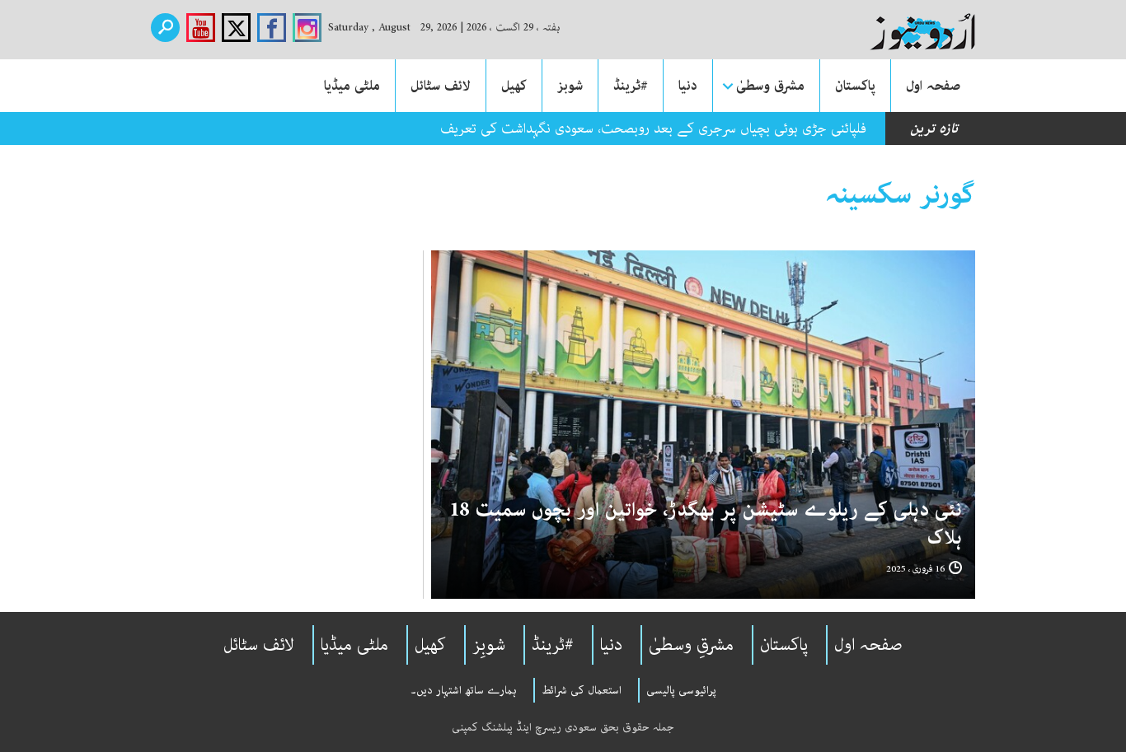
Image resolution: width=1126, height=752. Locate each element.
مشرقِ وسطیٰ (691, 645)
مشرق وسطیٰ (770, 85)
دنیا (687, 85)
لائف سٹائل (441, 85)
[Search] (165, 27)
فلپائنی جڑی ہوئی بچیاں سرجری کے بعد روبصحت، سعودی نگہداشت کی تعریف (653, 128)
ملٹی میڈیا (352, 85)
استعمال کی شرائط (582, 690)
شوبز (570, 85)
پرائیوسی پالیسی (681, 690)
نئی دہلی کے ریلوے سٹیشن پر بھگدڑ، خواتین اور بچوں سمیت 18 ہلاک (705, 524)
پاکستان (855, 85)
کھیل (514, 85)
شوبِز (488, 645)
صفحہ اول (933, 85)
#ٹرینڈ (630, 85)
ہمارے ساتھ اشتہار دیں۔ (464, 690)
